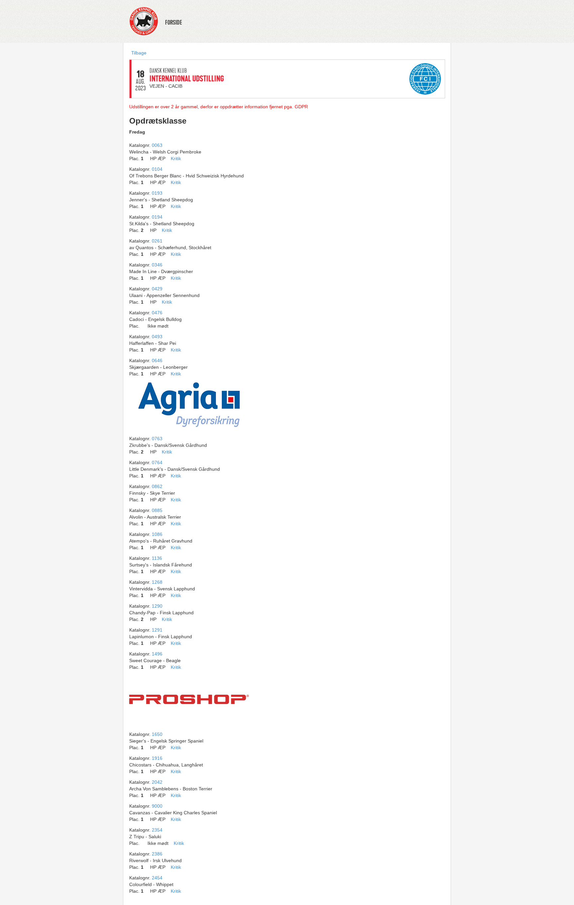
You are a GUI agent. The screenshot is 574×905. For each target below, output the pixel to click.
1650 (157, 734)
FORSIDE (173, 23)
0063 (157, 145)
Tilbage (138, 52)
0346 (157, 264)
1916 (157, 758)
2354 (157, 830)
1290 (157, 606)
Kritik (176, 158)
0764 (157, 462)
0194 (157, 217)
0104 (157, 169)
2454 (157, 877)
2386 (157, 853)
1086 (157, 534)
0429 (157, 288)
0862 (157, 486)
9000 (157, 806)
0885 (157, 510)
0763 (157, 438)
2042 (157, 782)
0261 (157, 241)
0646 (157, 360)
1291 (157, 630)
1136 (157, 558)
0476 (157, 312)
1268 (157, 582)
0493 (157, 336)
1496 (157, 653)
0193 (157, 193)
